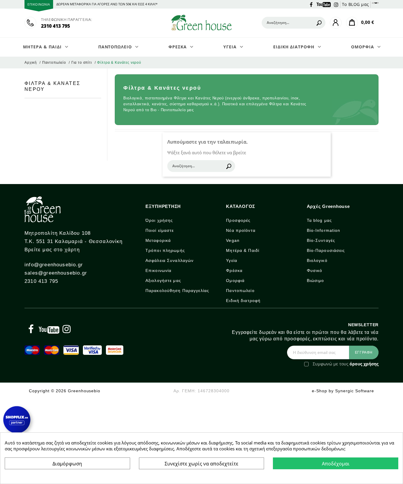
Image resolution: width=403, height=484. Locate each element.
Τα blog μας (319, 220)
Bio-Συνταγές (321, 240)
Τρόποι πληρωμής (165, 250)
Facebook (311, 4)
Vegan (233, 240)
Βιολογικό (317, 260)
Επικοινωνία (158, 270)
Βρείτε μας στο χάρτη (52, 249)
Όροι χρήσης (159, 220)
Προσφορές (238, 220)
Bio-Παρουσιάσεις (326, 250)
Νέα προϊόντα (240, 230)
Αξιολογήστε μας (163, 280)
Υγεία (231, 260)
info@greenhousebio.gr (53, 265)
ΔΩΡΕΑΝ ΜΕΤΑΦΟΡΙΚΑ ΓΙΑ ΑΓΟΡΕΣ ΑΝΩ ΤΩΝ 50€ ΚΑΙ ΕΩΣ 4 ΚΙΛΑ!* (107, 4)
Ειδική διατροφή (243, 300)
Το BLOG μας (355, 4)
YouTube (324, 4)
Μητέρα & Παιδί (242, 250)
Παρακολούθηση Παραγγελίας (177, 290)
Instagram (336, 4)
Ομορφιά (235, 280)
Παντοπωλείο (240, 290)
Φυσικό (314, 270)
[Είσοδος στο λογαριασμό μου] (336, 23)
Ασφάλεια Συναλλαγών (169, 260)
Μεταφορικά (158, 240)
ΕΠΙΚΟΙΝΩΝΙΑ (38, 4)
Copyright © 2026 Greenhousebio (64, 390)
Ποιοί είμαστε (159, 230)
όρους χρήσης (364, 364)
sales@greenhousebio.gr (55, 273)
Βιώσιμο (315, 280)
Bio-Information (323, 230)
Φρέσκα (234, 270)
